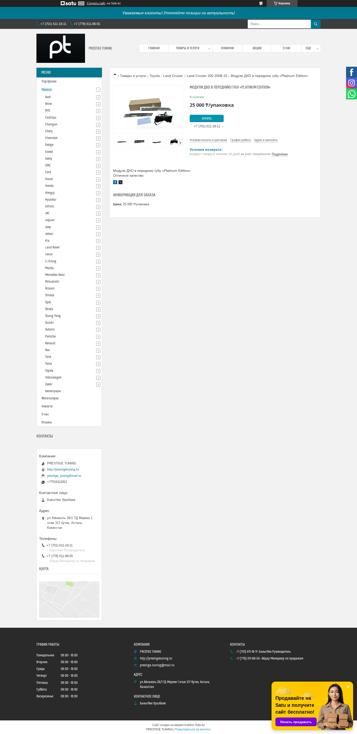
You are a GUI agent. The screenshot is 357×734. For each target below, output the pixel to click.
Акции (257, 48)
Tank (48, 357)
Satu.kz (200, 725)
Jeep (48, 227)
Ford (48, 172)
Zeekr (48, 384)
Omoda (49, 295)
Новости (47, 406)
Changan (51, 124)
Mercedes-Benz (55, 275)
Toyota (155, 76)
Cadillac (50, 118)
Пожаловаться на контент (193, 729)
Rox (47, 350)
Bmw (48, 104)
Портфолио (49, 81)
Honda (49, 186)
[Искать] (316, 24)
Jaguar (50, 220)
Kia (47, 241)
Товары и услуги (187, 48)
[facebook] (115, 183)
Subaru (50, 329)
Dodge (49, 145)
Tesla (48, 364)
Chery (49, 131)
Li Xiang (50, 261)
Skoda (49, 309)
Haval (49, 179)
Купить (207, 119)
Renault (50, 343)
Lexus (49, 254)
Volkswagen (53, 377)
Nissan (49, 288)
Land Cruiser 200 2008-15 (207, 76)
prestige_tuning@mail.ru (64, 476)
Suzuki (49, 323)
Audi (48, 97)
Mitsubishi (52, 282)
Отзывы (47, 422)
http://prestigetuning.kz (63, 469)
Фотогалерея (50, 398)
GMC (48, 165)
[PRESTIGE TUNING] (60, 48)
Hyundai (50, 200)
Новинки (227, 48)
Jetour (49, 234)
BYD (47, 111)
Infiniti (49, 206)
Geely (48, 159)
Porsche (50, 336)
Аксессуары (53, 391)
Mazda (49, 268)
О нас (286, 48)
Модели (47, 89)
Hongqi (50, 193)
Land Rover (52, 247)
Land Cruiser (173, 76)
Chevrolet (51, 138)
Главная (154, 48)
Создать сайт (96, 3)
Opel (48, 302)
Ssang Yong (53, 316)
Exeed (49, 152)
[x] (120, 183)
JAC (47, 213)
